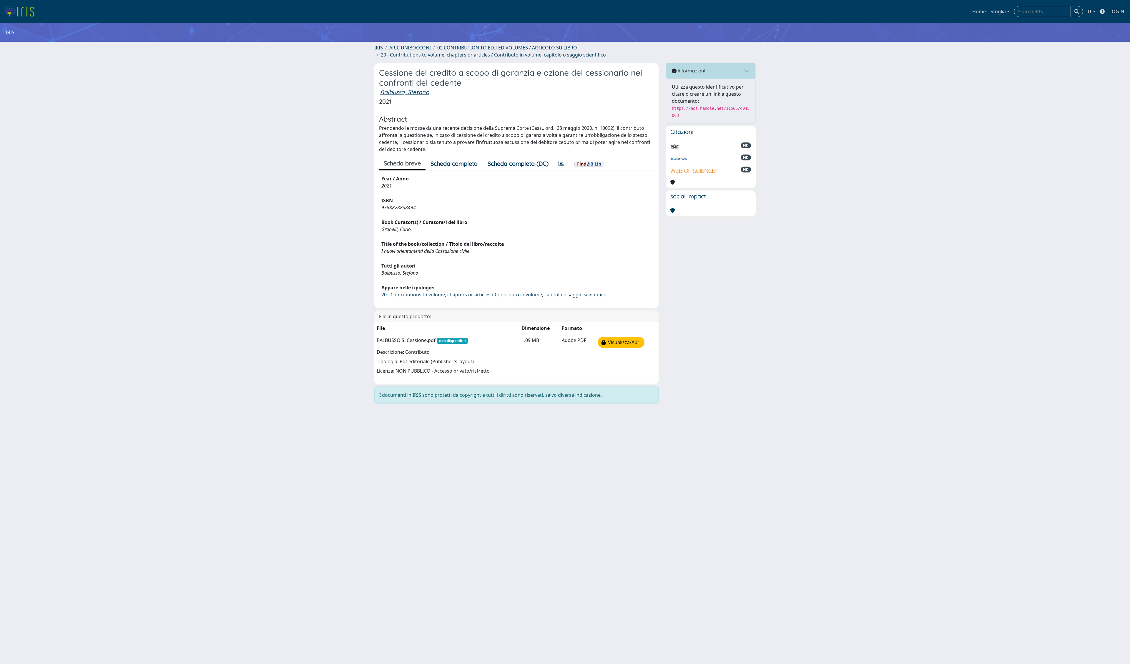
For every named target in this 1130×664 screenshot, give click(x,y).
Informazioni (691, 71)
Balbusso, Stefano (404, 92)
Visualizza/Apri (623, 342)
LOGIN (1116, 11)
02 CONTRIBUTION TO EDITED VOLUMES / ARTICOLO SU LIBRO (507, 47)
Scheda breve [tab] (402, 163)
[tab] (561, 163)
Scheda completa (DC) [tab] (518, 163)
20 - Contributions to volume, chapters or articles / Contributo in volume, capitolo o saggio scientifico (493, 55)
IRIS (378, 47)
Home (979, 11)
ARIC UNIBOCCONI (410, 47)
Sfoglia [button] (998, 11)
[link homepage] (21, 11)
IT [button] (1090, 11)
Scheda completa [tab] (454, 163)
